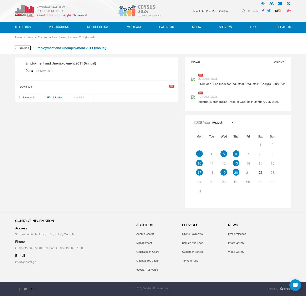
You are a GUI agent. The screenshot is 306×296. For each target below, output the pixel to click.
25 (212, 182)
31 (199, 191)
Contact (224, 11)
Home (18, 37)
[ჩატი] (295, 285)
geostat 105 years (147, 269)
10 (199, 163)
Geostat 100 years (147, 260)
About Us (198, 11)
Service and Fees (192, 242)
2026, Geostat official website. (152, 288)
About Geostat (145, 233)
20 (236, 172)
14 (248, 163)
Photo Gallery (236, 242)
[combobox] (223, 122)
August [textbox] (217, 122)
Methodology (98, 27)
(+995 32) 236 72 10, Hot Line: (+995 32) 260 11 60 (49, 248)
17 (199, 172)
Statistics (23, 27)
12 (224, 163)
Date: (39, 71)
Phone (20, 242)
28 (248, 182)
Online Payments (192, 233)
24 (199, 182)
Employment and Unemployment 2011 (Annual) (66, 37)
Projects (283, 27)
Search (253, 11)
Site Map (211, 11)
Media (196, 27)
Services (190, 225)
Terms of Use (190, 260)
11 (212, 163)
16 (272, 163)
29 (260, 182)
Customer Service (193, 251)
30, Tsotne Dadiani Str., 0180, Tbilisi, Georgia (45, 234)
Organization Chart (147, 251)
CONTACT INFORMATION (34, 221)
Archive (279, 61)
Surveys (225, 27)
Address (21, 228)
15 (260, 163)
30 (272, 182)
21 (248, 172)
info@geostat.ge (25, 262)
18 (212, 172)
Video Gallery (236, 251)
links (254, 27)
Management (144, 242)
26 (224, 182)
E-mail (20, 256)
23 (272, 172)
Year (202, 122)
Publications (59, 27)
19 (224, 172)
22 (260, 172)
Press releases (237, 233)
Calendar (166, 27)
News (30, 37)
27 (236, 182)
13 (236, 163)
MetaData (134, 27)
